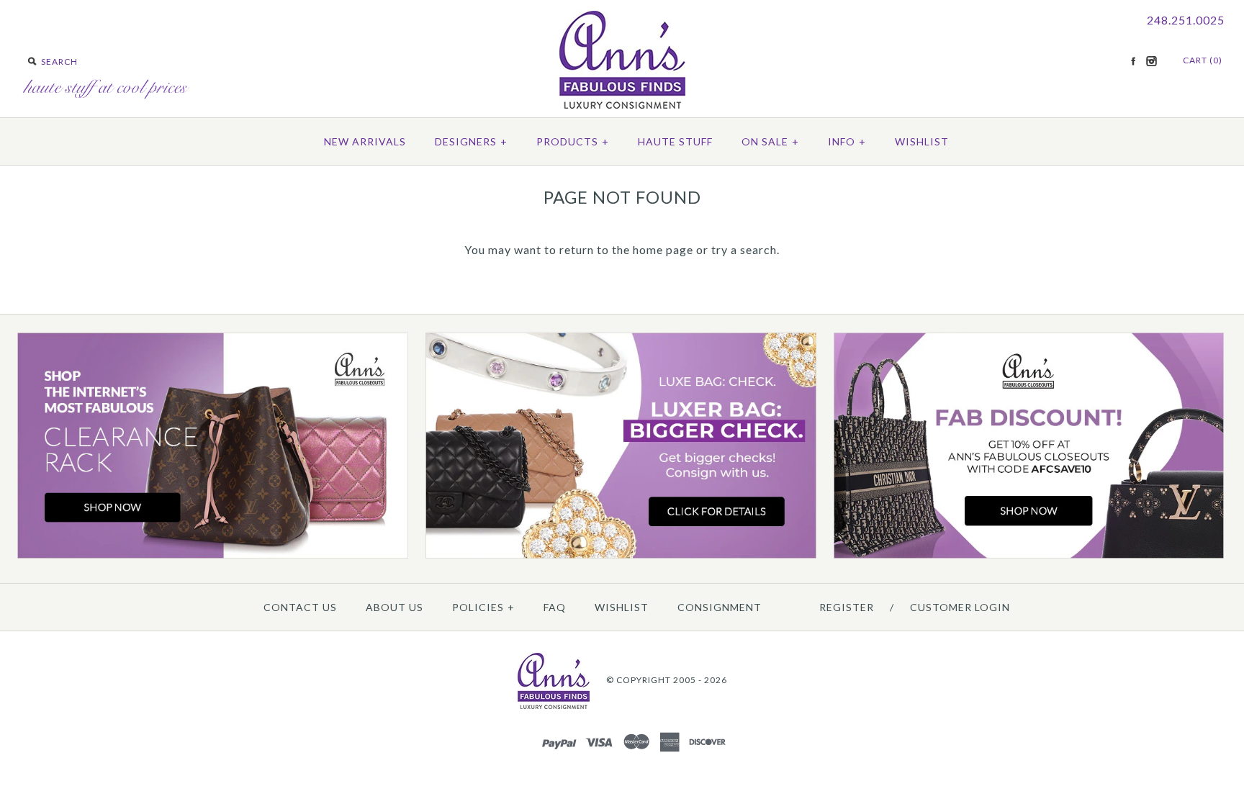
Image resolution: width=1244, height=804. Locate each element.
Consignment (719, 607)
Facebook (1133, 61)
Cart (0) (1202, 60)
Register (846, 607)
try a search (744, 249)
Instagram (1151, 61)
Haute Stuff (675, 141)
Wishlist (922, 141)
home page (663, 249)
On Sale (770, 141)
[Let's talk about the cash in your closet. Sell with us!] (620, 555)
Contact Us (300, 607)
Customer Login (960, 607)
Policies (483, 607)
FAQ (555, 607)
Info (847, 141)
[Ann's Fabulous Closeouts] (212, 555)
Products (572, 141)
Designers (471, 141)
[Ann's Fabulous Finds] (622, 104)
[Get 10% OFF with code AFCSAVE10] (1029, 555)
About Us (394, 607)
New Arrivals (365, 141)
